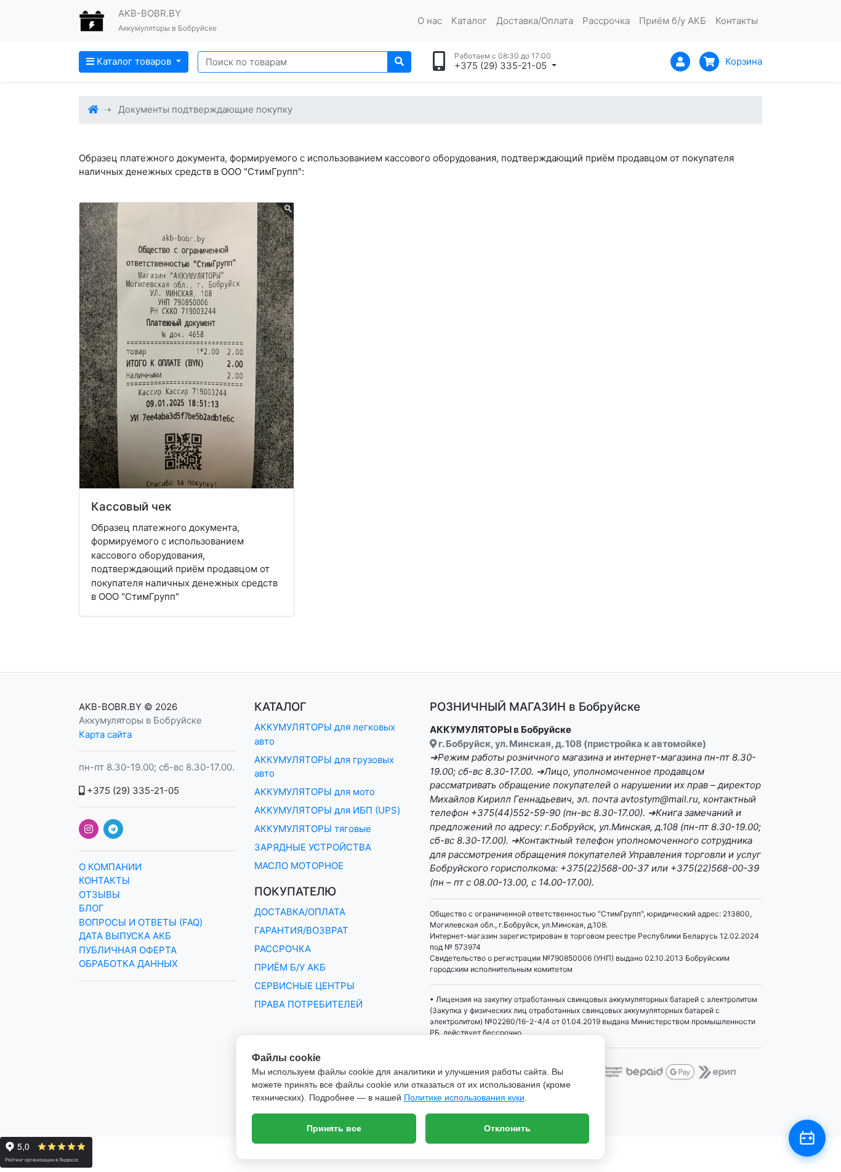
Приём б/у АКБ (672, 20)
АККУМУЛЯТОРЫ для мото (314, 792)
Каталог (469, 20)
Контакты (736, 20)
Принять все (334, 1128)
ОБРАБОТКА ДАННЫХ (128, 963)
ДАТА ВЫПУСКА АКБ (125, 936)
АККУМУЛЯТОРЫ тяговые (312, 829)
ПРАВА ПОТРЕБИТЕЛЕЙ (308, 1004)
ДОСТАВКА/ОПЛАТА (299, 912)
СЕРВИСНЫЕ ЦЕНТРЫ (304, 986)
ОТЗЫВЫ (99, 894)
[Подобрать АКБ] (807, 1138)
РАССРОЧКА (282, 949)
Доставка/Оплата (534, 20)
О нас (429, 20)
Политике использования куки (464, 1097)
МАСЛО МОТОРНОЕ (299, 865)
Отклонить (507, 1128)
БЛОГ (91, 908)
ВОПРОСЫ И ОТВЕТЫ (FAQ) (141, 922)
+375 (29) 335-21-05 (131, 790)
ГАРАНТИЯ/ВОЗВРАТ (301, 930)
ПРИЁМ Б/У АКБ (290, 967)
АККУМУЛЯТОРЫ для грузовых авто (324, 767)
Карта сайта (105, 734)
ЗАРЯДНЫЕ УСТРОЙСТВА (312, 847)
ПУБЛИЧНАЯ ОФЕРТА (128, 950)
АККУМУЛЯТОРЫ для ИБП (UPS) (327, 810)
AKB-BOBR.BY (110, 707)
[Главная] (93, 109)
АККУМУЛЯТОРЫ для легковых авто (324, 734)
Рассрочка (606, 20)
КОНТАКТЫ (104, 880)
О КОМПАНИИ (110, 867)
